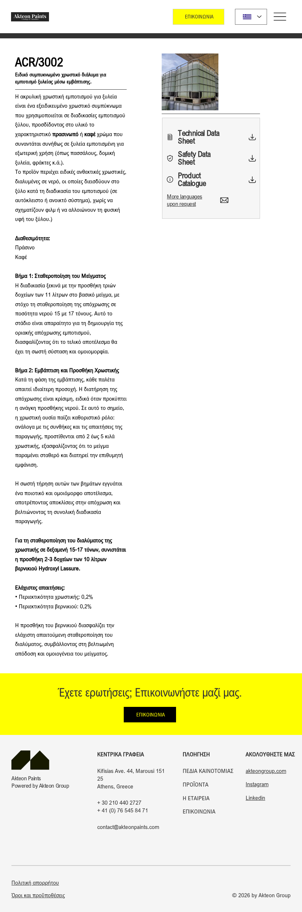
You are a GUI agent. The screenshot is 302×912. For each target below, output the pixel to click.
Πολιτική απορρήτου (35, 882)
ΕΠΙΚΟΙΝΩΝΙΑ (199, 811)
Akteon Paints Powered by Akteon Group (40, 781)
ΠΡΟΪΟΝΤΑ (195, 784)
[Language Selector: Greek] (251, 17)
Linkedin (255, 797)
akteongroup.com (266, 770)
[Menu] (280, 16)
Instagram (257, 784)
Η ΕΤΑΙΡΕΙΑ (196, 798)
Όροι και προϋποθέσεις (38, 895)
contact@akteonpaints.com (128, 826)
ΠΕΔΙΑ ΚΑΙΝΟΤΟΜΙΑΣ (208, 770)
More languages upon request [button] (184, 200)
